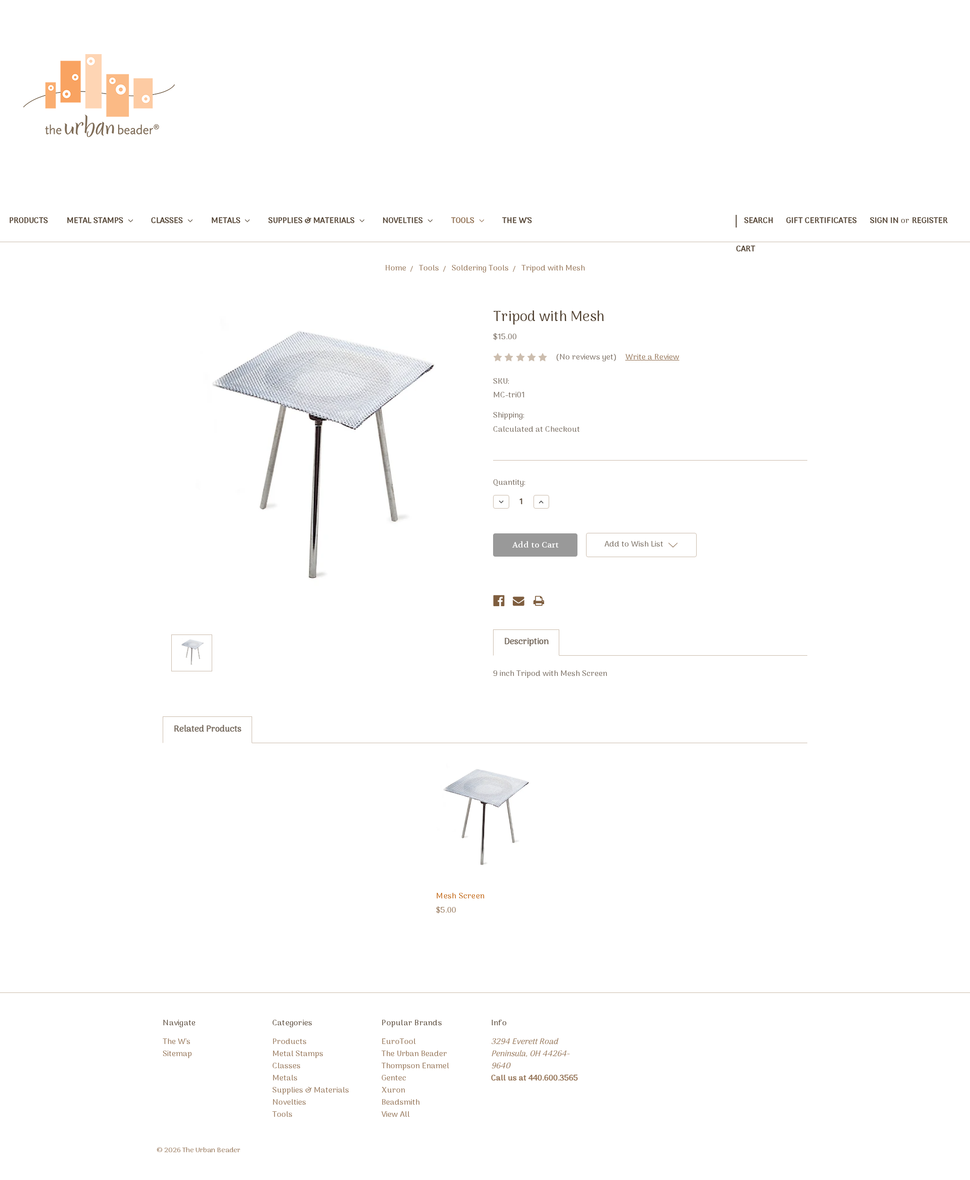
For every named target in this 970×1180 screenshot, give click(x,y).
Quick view (485, 809)
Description (526, 642)
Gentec (393, 1078)
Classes (168, 221)
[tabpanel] (485, 836)
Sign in (884, 221)
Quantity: (509, 483)
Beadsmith (400, 1102)
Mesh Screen (460, 896)
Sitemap (177, 1054)
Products (28, 221)
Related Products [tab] (207, 729)
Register (930, 221)
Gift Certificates (821, 221)
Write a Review (652, 357)
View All (395, 1114)
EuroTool (398, 1042)
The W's (517, 221)
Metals (227, 221)
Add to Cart (484, 830)
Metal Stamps (96, 221)
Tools (463, 221)
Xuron (393, 1090)
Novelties (403, 221)
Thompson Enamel (415, 1066)
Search (758, 221)
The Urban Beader (414, 1054)
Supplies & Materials (312, 221)
